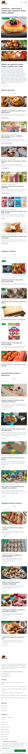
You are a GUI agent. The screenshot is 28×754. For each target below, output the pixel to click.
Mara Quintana (4, 234)
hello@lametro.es (6, 676)
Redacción (4, 703)
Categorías (4, 714)
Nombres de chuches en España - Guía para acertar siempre (14, 695)
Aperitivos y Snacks (5, 726)
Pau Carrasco (3, 159)
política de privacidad (6, 748)
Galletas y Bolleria (5, 117)
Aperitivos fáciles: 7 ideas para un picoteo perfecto (12, 692)
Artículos (3, 679)
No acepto (8, 750)
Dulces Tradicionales (6, 41)
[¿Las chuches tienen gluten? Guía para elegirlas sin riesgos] (14, 56)
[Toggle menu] (25, 2)
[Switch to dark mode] (22, 2)
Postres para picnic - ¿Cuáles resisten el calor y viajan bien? (13, 686)
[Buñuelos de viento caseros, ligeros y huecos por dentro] (14, 45)
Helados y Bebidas (5, 168)
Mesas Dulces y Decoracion (7, 143)
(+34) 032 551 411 (6, 673)
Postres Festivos (5, 243)
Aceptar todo (20, 750)
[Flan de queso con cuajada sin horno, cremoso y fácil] (14, 27)
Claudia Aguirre (4, 109)
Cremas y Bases (4, 738)
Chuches (3, 52)
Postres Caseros (6, 18)
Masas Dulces (4, 736)
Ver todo (14, 93)
